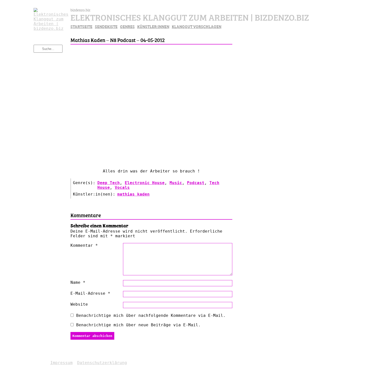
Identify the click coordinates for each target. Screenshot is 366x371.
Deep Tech (108, 182)
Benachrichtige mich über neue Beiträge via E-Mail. (138, 325)
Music (176, 182)
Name (77, 282)
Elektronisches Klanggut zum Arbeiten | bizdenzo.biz (189, 16)
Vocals (122, 187)
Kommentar (84, 245)
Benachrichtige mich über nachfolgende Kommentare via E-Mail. (151, 315)
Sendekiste (106, 26)
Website (79, 304)
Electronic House (145, 182)
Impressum (61, 362)
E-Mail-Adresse (90, 293)
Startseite (81, 26)
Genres (127, 26)
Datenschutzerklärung (102, 362)
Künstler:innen (153, 26)
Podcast (195, 182)
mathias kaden (133, 194)
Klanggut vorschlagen (196, 26)
